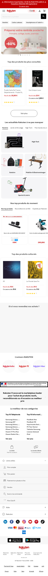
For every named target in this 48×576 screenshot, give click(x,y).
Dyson (7, 571)
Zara (23, 571)
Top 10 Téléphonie (13, 414)
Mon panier (11, 474)
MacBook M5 (31, 422)
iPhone (41, 571)
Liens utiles (10, 461)
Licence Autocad (33, 432)
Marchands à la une (41, 128)
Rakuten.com (24, 557)
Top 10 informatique (34, 414)
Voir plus (24, 113)
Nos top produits (7, 209)
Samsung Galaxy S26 (13, 419)
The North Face (8, 566)
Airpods (31, 571)
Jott (43, 566)
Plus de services (27, 553)
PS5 (29, 566)
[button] (24, 4)
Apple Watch (20, 566)
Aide (8, 507)
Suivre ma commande (14, 494)
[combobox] (21, 17)
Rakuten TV (14, 553)
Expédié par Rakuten (40, 209)
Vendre (9, 487)
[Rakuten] (11, 11)
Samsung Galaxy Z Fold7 (13, 427)
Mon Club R (11, 501)
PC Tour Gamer (32, 427)
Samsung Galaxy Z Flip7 (13, 424)
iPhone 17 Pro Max (12, 429)
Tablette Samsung (33, 429)
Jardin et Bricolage (16, 128)
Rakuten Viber (20, 553)
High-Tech (28, 128)
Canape (36, 566)
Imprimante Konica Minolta (34, 424)
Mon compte (11, 467)
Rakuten (9, 514)
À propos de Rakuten (37, 553)
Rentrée (5, 128)
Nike (15, 571)
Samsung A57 (10, 422)
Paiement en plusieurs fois (16, 481)
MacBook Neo (32, 419)
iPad (28, 434)
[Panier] (44, 11)
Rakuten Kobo (6, 553)
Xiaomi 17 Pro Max (12, 432)
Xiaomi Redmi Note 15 (13, 434)
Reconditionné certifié (22, 209)
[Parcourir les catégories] (4, 10)
